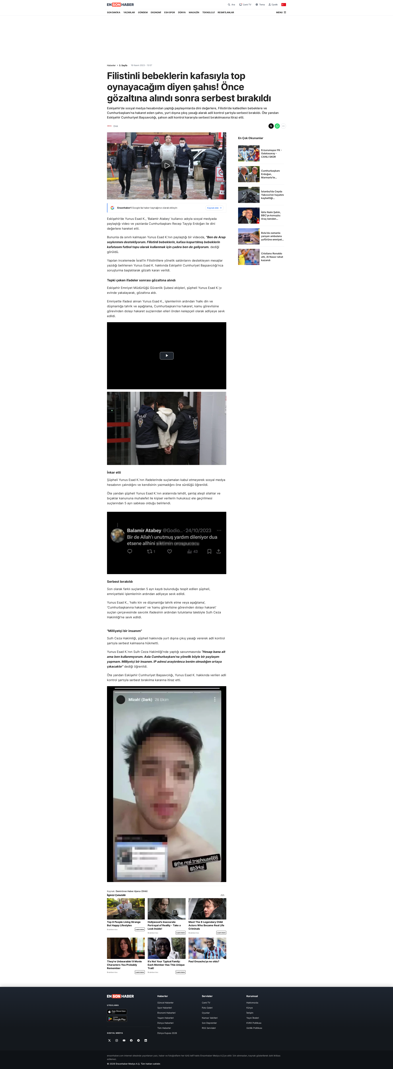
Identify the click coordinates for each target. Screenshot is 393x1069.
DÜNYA (182, 12)
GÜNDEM (143, 12)
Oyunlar (206, 1012)
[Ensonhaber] (120, 5)
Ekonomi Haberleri (166, 1012)
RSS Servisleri (209, 1028)
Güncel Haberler (165, 1002)
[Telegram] (138, 1040)
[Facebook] (131, 1040)
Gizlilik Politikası (254, 1028)
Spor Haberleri (164, 1007)
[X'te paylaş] (271, 126)
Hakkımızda (252, 1002)
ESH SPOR (169, 12)
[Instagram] (116, 1040)
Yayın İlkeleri (252, 1018)
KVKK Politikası (253, 1023)
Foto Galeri (207, 1007)
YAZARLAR (129, 12)
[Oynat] (167, 166)
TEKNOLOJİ (208, 12)
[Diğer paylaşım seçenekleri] (283, 126)
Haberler (111, 65)
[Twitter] (109, 1040)
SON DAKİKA (113, 12)
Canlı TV (206, 1002)
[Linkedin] (145, 1040)
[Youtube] (123, 1040)
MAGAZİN (194, 12)
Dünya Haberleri (165, 1023)
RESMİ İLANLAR (226, 12)
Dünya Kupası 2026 (167, 1033)
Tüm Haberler (164, 1028)
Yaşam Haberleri (165, 1018)
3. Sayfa (123, 65)
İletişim (249, 1012)
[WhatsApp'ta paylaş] (277, 126)
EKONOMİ (156, 12)
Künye (249, 1007)
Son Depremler (209, 1023)
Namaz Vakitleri (210, 1018)
